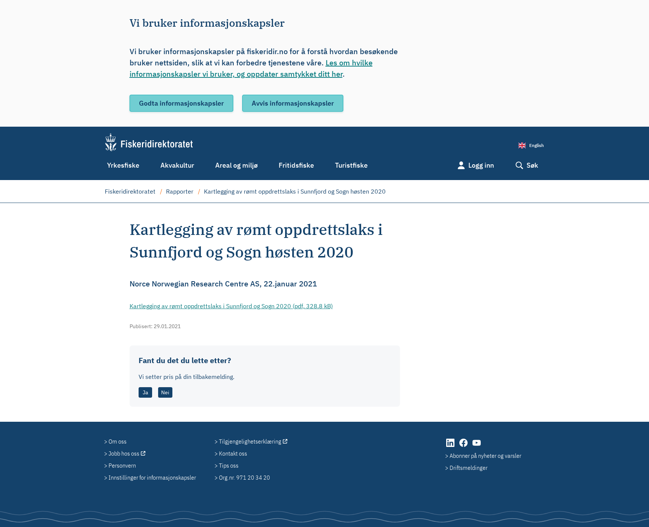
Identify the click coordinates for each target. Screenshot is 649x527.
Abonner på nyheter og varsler (485, 455)
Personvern (122, 465)
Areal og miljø (236, 165)
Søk (532, 165)
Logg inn (481, 165)
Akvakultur (177, 165)
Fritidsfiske (296, 165)
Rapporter (179, 191)
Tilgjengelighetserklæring (250, 441)
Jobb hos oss (124, 453)
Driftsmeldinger (469, 467)
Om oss (118, 441)
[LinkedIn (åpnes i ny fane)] (450, 446)
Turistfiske (351, 165)
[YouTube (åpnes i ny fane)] (477, 446)
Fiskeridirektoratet (130, 191)
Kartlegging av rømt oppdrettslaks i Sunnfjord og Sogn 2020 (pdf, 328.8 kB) (231, 306)
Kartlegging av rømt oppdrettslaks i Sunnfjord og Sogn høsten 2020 (295, 191)
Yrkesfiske (123, 165)
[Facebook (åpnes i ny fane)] (464, 446)
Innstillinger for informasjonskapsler (152, 477)
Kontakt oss (233, 453)
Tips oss (228, 465)
